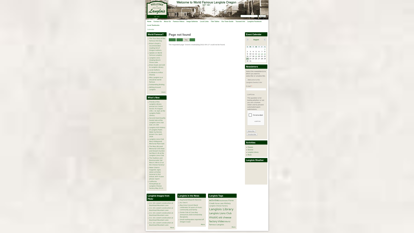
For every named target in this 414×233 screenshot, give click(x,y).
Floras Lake (219, 203)
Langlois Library (253, 152)
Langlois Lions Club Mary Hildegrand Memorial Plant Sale (156, 141)
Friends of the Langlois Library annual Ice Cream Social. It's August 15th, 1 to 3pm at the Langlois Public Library (157, 108)
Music (250, 155)
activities (214, 200)
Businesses (223, 200)
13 (259, 54)
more (163, 92)
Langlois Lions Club (220, 213)
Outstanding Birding (156, 84)
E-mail (249, 86)
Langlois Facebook (254, 21)
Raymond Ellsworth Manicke (190, 200)
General (250, 150)
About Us (167, 21)
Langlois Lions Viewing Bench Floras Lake (155, 60)
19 (256, 56)
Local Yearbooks (153, 25)
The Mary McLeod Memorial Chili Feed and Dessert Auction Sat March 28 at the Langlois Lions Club (157, 151)
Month (172, 40)
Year (192, 40)
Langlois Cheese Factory (218, 206)
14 (262, 54)
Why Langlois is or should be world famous (156, 80)
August (256, 39)
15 (265, 54)
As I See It (183, 202)
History (227, 203)
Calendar (150, 29)
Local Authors (154, 70)
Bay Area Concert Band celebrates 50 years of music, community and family (191, 207)
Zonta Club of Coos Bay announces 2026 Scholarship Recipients (191, 215)
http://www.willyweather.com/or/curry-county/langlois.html (256, 181)
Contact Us (158, 21)
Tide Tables (215, 21)
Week (180, 40)
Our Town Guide (227, 21)
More (172, 227)
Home (149, 21)
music (213, 217)
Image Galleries (192, 21)
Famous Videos (178, 21)
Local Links (204, 21)
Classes (250, 147)
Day (187, 40)
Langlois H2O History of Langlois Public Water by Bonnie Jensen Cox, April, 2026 (157, 132)
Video (221, 221)
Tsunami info (240, 21)
